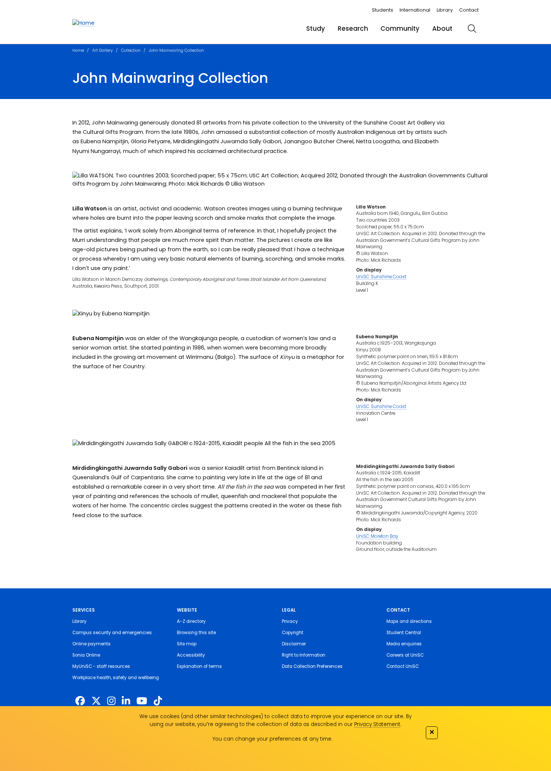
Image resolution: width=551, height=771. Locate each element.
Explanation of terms (199, 666)
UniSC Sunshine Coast (381, 277)
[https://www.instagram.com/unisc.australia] (111, 701)
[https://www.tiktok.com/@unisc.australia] (158, 701)
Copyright (292, 633)
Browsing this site (196, 633)
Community (399, 28)
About (442, 28)
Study (315, 28)
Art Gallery (102, 50)
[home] (83, 23)
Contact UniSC (402, 666)
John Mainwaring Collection (176, 50)
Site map (186, 644)
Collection (131, 50)
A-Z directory (191, 621)
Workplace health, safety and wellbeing (115, 678)
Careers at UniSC (405, 655)
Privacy (290, 621)
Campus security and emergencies (112, 633)
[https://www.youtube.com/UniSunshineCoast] (141, 701)
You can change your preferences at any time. (272, 738)
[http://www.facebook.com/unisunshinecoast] (80, 701)
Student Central (403, 633)
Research (353, 28)
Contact (469, 10)
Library (445, 10)
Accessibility (191, 655)
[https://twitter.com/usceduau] (96, 701)
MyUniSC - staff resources (101, 666)
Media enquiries (404, 644)
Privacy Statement (377, 724)
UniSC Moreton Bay (377, 536)
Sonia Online (86, 655)
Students (382, 10)
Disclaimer (294, 644)
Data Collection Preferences (312, 666)
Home (78, 50)
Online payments (91, 644)
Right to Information (303, 655)
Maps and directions (409, 621)
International (415, 10)
